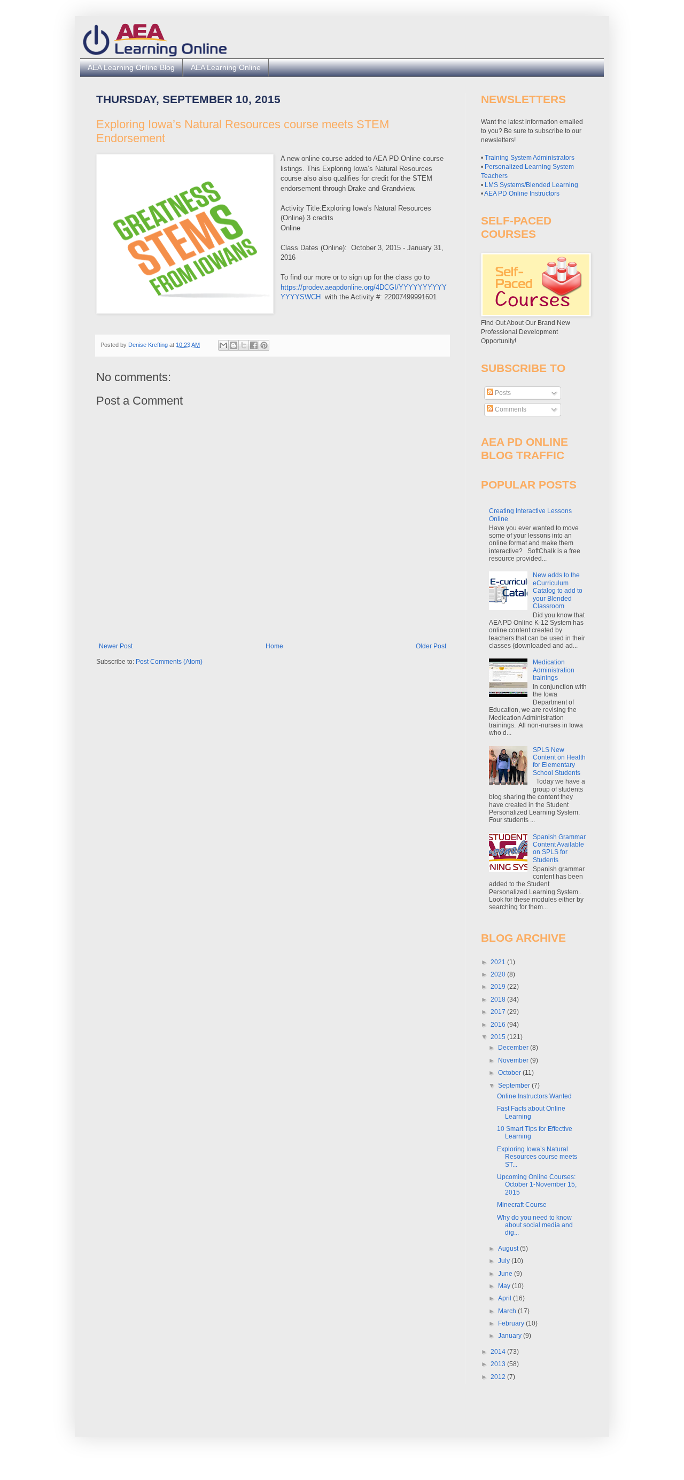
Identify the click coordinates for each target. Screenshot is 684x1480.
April (505, 1298)
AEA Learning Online (226, 67)
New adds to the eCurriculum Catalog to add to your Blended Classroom (557, 590)
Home (274, 646)
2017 (499, 1012)
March (508, 1311)
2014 (499, 1351)
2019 (499, 986)
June (506, 1273)
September (515, 1085)
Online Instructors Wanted (534, 1096)
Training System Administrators (529, 157)
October (510, 1072)
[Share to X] (243, 345)
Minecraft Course (522, 1204)
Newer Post (116, 646)
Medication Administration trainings (553, 669)
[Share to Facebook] (253, 345)
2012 (499, 1377)
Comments (509, 409)
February (512, 1323)
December (514, 1047)
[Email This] (223, 345)
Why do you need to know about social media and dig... (535, 1225)
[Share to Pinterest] (264, 345)
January (510, 1335)
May (505, 1286)
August (509, 1248)
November (514, 1060)
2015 (499, 1037)
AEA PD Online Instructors (521, 193)
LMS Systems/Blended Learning (531, 185)
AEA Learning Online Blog (131, 67)
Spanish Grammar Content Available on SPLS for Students (559, 848)
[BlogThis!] (233, 345)
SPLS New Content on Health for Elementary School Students (559, 761)
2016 (499, 1024)
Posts (502, 393)
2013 (499, 1364)
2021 (499, 962)
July (504, 1261)
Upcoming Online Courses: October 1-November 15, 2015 (537, 1184)
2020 (499, 974)
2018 (499, 999)
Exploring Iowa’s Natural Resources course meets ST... (537, 1156)
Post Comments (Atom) (169, 661)
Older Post (431, 646)
